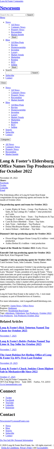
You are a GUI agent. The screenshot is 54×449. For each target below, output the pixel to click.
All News (15, 25)
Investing (15, 50)
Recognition (16, 32)
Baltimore (12, 308)
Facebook (4, 183)
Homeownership (18, 47)
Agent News (15, 306)
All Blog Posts (17, 42)
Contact (9, 78)
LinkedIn (4, 188)
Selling (14, 64)
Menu (2, 17)
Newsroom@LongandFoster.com (14, 421)
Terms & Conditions (10, 448)
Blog (8, 40)
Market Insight (17, 34)
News (8, 22)
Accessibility (42, 448)
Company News (18, 27)
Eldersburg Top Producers (27, 313)
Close (3, 83)
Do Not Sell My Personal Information (16, 440)
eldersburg (9, 313)
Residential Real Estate (18, 311)
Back (14, 37)
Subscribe (10, 75)
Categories (5, 140)
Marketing (15, 57)
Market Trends (17, 55)
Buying (14, 45)
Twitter (3, 185)
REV (13, 62)
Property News (17, 29)
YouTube (10, 402)
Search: (9, 130)
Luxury (14, 52)
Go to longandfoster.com (11, 384)
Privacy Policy (26, 448)
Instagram (10, 407)
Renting (14, 60)
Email (2, 190)
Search (30, 15)
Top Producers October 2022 (26, 315)
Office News (28, 306)
